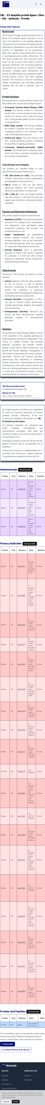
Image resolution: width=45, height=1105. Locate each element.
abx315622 (21, 664)
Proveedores (6, 1084)
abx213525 (21, 711)
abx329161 (21, 860)
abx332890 (21, 595)
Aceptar (15, 1101)
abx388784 (21, 526)
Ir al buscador (7, 1044)
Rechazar (6, 1101)
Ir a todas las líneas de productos (16, 1050)
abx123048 (21, 835)
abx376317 (21, 644)
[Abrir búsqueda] (36, 4)
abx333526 (21, 888)
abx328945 (21, 991)
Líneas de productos (9, 1088)
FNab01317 (22, 771)
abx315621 (21, 566)
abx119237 (21, 816)
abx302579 (21, 625)
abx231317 (21, 752)
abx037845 (21, 942)
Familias (5, 1080)
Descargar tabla (25, 470)
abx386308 (21, 489)
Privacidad (28, 1080)
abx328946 (21, 793)
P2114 (20, 1025)
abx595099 (21, 508)
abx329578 (21, 916)
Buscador (5, 1076)
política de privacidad (8, 1097)
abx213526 (21, 730)
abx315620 (21, 689)
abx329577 (21, 966)
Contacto (27, 1076)
